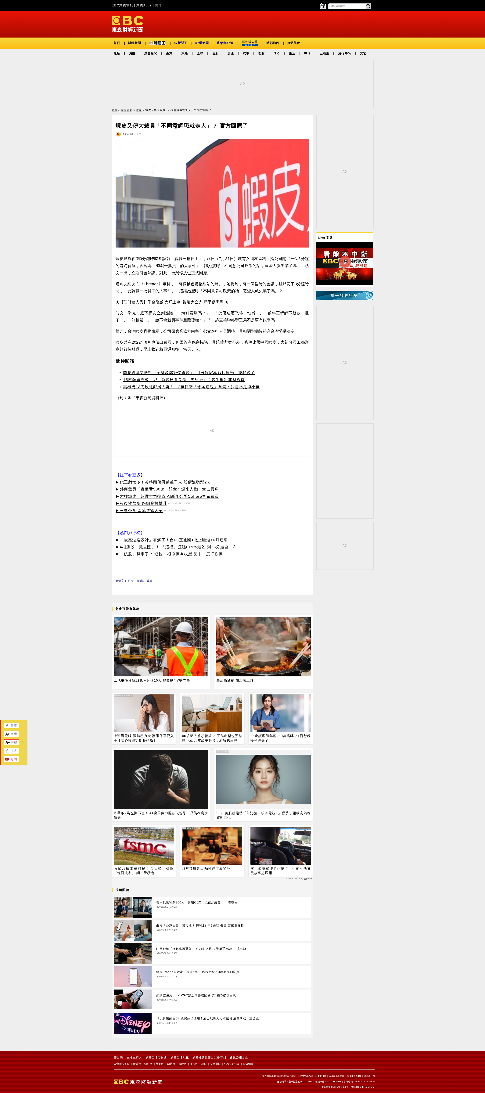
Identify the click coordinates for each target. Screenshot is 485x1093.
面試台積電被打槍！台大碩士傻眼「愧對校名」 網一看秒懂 (144, 871)
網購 (140, 580)
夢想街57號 (225, 43)
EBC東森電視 (122, 5)
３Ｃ (277, 53)
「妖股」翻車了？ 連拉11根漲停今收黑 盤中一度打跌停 (171, 554)
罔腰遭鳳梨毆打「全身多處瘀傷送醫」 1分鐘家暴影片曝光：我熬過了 (189, 372)
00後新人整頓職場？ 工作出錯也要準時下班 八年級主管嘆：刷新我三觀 (212, 738)
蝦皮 (131, 580)
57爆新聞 (202, 43)
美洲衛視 (215, 1063)
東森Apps (144, 5)
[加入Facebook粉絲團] (11, 752)
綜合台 (148, 1063)
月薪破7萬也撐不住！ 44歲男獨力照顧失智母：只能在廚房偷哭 (161, 815)
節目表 (118, 1057)
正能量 (324, 53)
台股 (215, 53)
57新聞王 (180, 43)
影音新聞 (150, 53)
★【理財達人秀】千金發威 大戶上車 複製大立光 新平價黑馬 (170, 302)
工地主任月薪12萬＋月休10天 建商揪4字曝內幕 (152, 680)
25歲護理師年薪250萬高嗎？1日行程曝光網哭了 (280, 738)
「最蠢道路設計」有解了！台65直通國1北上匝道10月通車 (174, 540)
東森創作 (248, 1063)
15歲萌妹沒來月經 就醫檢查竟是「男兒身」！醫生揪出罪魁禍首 (184, 379)
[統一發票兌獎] (344, 299)
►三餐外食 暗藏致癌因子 (139, 510)
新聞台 (137, 1063)
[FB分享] (11, 727)
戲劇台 (160, 1063)
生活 (292, 53)
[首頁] (127, 23)
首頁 (117, 43)
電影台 (182, 1063)
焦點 (132, 53)
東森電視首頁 (122, 1063)
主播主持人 (134, 1057)
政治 (184, 53)
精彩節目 (272, 43)
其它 (363, 53)
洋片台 (194, 1063)
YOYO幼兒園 (231, 1063)
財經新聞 (134, 43)
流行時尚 (344, 53)
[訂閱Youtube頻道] (11, 760)
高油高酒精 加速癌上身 (234, 680)
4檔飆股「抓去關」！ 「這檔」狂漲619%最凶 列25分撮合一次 (178, 547)
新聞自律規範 (180, 1057)
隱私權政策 (369, 1076)
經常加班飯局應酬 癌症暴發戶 (206, 868)
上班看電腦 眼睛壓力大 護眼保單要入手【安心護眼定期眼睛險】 (144, 738)
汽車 (246, 53)
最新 (117, 53)
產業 (169, 53)
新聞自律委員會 (156, 1057)
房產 (231, 53)
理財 (261, 53)
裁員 (150, 580)
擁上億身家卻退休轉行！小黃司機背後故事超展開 (280, 871)
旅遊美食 (293, 43)
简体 (158, 5)
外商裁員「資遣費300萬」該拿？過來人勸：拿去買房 (169, 489)
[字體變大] (11, 735)
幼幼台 (171, 1063)
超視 (204, 1063)
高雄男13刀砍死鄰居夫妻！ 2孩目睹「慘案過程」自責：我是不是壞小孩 (191, 387)
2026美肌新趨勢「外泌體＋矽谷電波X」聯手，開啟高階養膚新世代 (263, 815)
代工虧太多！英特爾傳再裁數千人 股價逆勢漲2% (165, 482)
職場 (307, 53)
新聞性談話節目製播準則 (209, 1057)
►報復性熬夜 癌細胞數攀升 (141, 503)
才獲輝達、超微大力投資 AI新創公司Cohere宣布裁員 (169, 496)
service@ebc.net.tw (365, 1081)
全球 (200, 53)
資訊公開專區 (239, 1057)
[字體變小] (11, 744)
